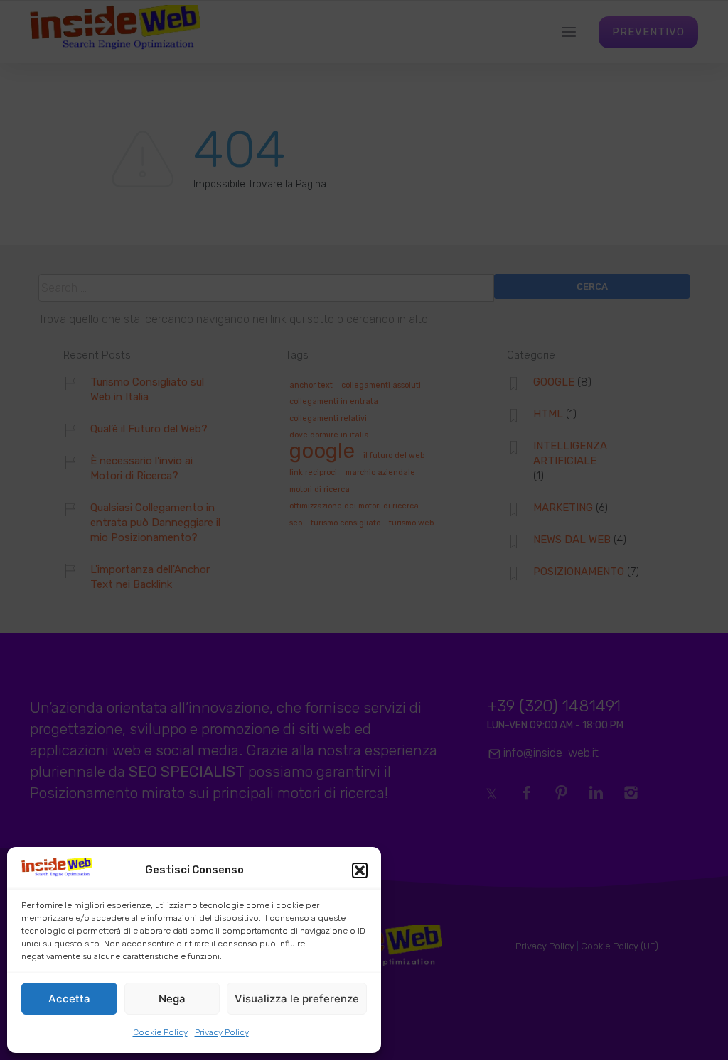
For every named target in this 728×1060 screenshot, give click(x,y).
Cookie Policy (160, 1032)
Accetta (69, 998)
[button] (360, 870)
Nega (172, 998)
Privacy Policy (222, 1032)
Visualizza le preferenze (297, 998)
